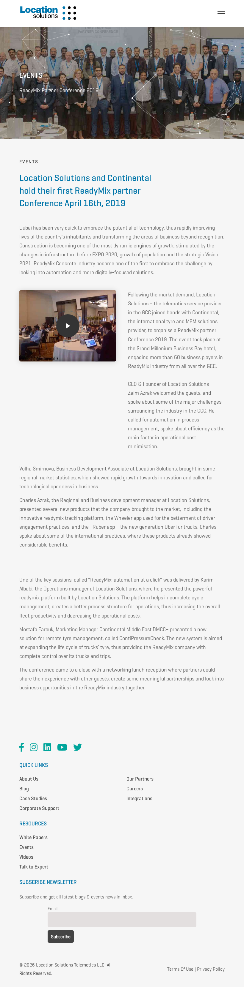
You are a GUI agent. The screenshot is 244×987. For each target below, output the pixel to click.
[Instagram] (33, 747)
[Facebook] (21, 747)
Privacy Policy (211, 969)
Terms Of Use (180, 969)
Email (52, 908)
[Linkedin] (47, 747)
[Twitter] (78, 747)
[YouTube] (62, 747)
